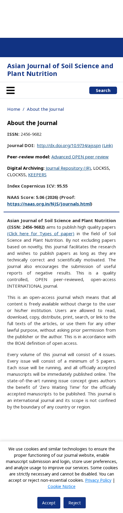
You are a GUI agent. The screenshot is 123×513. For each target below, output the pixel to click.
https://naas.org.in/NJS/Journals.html (49, 204)
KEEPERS (37, 174)
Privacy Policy (98, 480)
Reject (74, 503)
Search (103, 90)
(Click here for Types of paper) (40, 233)
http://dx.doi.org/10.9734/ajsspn (69, 145)
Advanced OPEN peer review (80, 157)
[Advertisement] (61, 17)
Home (13, 109)
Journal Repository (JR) (68, 168)
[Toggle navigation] (10, 90)
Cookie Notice (62, 486)
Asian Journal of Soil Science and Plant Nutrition (60, 69)
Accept (49, 503)
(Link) (107, 145)
